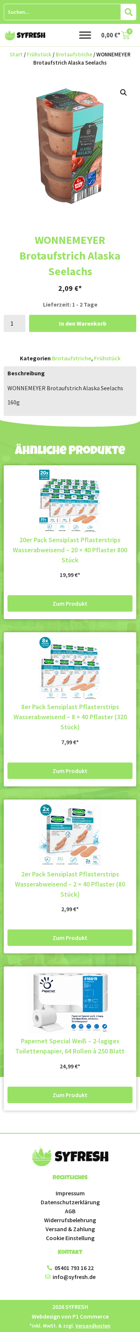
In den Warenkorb (82, 323)
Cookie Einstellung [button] (70, 1238)
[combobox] (62, 12)
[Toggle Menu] (85, 34)
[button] (123, 92)
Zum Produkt (70, 603)
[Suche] (128, 12)
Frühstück (39, 54)
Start (16, 54)
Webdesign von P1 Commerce (70, 1316)
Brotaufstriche (74, 54)
